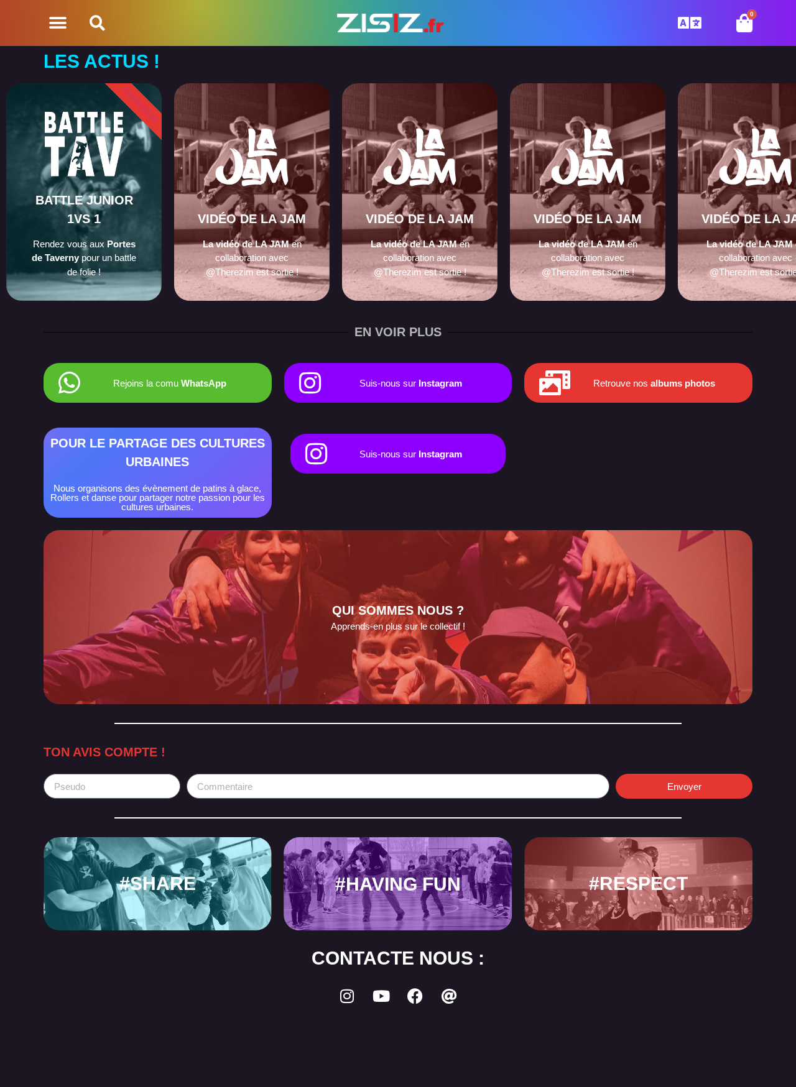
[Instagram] (347, 995)
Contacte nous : (398, 958)
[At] (449, 995)
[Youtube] (381, 995)
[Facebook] (415, 995)
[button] (58, 23)
